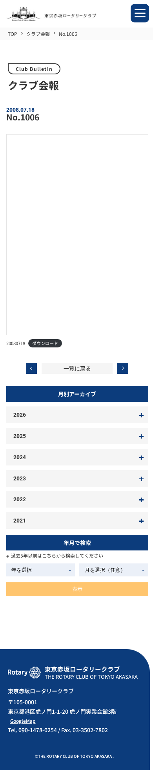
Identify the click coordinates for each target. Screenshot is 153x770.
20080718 (15, 343)
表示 (77, 589)
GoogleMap (23, 720)
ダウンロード (45, 343)
